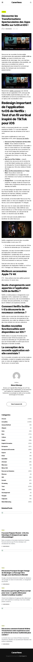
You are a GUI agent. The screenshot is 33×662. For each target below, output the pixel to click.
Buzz (3, 434)
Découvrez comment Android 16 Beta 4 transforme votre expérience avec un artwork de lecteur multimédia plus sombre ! (16, 632)
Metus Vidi (5, 468)
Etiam (3, 455)
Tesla (3, 489)
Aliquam (4, 428)
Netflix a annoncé (15, 91)
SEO (3, 477)
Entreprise (5, 446)
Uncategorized (6, 492)
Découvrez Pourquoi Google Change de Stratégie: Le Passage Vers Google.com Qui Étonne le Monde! (16, 573)
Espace (4, 452)
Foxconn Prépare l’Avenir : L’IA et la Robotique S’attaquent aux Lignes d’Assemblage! (15, 535)
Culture (4, 437)
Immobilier (4, 458)
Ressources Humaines (8, 471)
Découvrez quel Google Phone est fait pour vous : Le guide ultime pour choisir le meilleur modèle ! (16, 593)
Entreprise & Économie (8, 449)
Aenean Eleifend (6, 425)
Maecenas (4, 465)
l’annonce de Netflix (23, 138)
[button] (2, 2)
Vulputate (4, 498)
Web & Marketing (6, 501)
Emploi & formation (7, 443)
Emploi (3, 440)
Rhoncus (4, 474)
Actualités (5, 421)
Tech (3, 11)
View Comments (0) (16, 404)
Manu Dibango (16, 385)
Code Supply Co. (23, 656)
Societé (4, 480)
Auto (3, 431)
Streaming (4, 483)
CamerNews (16, 2)
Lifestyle (4, 461)
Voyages (4, 495)
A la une (4, 418)
